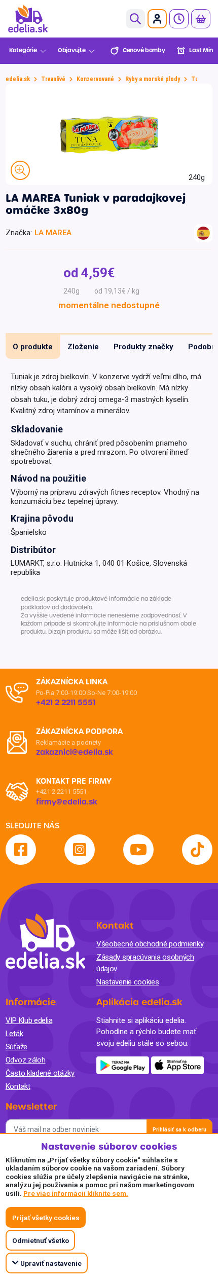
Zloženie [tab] (83, 346)
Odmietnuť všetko (40, 1240)
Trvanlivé (53, 79)
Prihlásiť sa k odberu (179, 1129)
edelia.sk (18, 79)
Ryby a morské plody (152, 79)
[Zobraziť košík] (200, 18)
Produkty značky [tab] (143, 346)
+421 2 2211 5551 (61, 791)
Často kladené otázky (40, 1073)
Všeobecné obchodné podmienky (150, 943)
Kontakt (18, 1086)
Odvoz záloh (26, 1060)
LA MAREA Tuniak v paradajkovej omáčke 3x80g (96, 204)
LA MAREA (52, 232)
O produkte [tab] (33, 346)
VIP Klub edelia (29, 1020)
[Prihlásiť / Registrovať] (157, 18)
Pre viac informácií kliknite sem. (75, 1193)
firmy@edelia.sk (66, 802)
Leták (14, 1033)
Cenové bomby (144, 50)
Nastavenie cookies (127, 981)
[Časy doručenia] (179, 18)
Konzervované (95, 79)
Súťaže (16, 1046)
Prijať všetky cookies (46, 1218)
